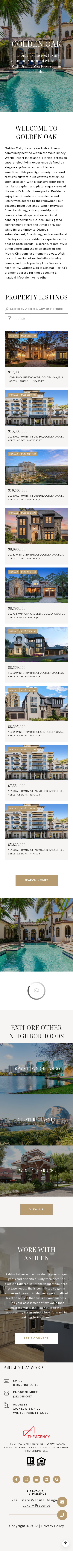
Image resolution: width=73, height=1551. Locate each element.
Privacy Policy (52, 1526)
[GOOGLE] (56, 1479)
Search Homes (37, 880)
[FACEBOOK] (16, 1479)
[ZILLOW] (46, 1479)
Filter (19, 318)
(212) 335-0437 (22, 1396)
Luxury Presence (36, 1505)
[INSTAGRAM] (26, 1479)
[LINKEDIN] (36, 1479)
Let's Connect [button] (36, 1338)
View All (36, 1209)
